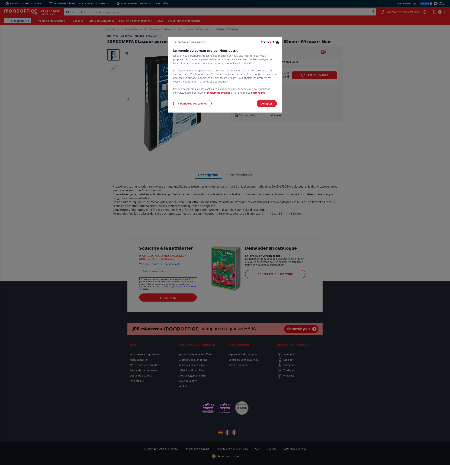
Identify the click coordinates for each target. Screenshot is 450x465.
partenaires (258, 92)
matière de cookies (218, 92)
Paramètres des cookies (192, 103)
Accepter (266, 103)
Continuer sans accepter (192, 42)
